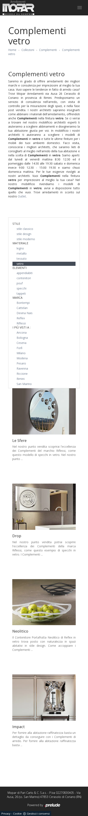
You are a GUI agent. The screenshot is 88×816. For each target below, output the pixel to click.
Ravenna (22, 368)
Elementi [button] (19, 268)
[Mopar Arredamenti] (18, 7)
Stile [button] (16, 224)
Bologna (22, 338)
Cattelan (22, 308)
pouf (20, 283)
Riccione (22, 374)
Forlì (19, 348)
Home (12, 50)
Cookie (17, 813)
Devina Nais (25, 313)
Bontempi (23, 303)
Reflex (21, 318)
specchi (21, 288)
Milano (21, 353)
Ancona (22, 332)
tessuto (22, 258)
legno (20, 248)
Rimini (21, 379)
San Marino (24, 384)
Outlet (22, 196)
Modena (22, 358)
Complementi (48, 50)
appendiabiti (25, 273)
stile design (24, 234)
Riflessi (21, 323)
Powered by (35, 805)
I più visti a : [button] (21, 327)
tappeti (21, 293)
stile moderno (26, 239)
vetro (20, 264)
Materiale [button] (20, 243)
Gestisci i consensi (38, 813)
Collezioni (27, 50)
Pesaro (21, 363)
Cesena (21, 343)
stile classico (25, 229)
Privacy (5, 813)
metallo (22, 253)
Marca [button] (17, 298)
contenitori (24, 278)
